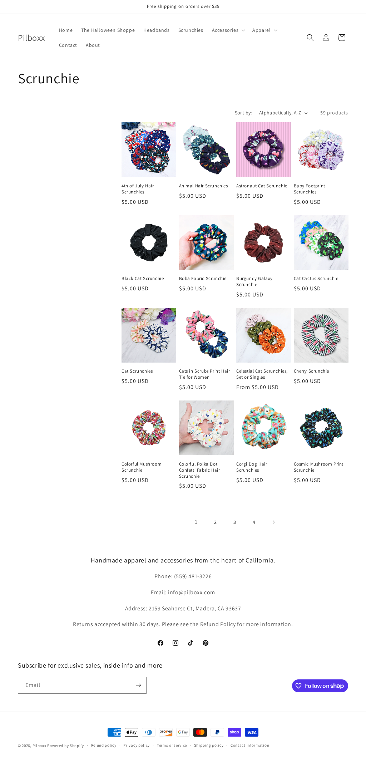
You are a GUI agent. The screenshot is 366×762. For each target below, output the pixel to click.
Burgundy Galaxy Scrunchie (254, 281)
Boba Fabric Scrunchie (203, 278)
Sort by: (243, 112)
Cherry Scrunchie (312, 371)
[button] (228, 30)
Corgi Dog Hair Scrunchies (251, 467)
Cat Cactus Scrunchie (316, 278)
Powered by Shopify (65, 745)
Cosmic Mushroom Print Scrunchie (319, 467)
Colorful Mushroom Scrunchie (142, 467)
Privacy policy (136, 745)
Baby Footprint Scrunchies (309, 189)
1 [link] (196, 522)
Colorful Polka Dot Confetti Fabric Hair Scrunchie (199, 470)
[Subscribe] (138, 685)
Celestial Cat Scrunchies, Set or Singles (262, 374)
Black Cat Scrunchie (143, 278)
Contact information (250, 745)
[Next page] (273, 522)
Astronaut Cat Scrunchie (261, 186)
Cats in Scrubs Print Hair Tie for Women (204, 374)
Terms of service (172, 745)
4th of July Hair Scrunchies (138, 189)
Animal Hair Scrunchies (203, 186)
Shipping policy (209, 745)
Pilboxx (39, 745)
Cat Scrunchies (137, 371)
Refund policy (104, 745)
